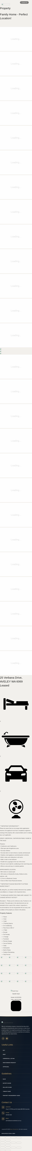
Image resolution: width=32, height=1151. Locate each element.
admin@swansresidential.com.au (13, 1120)
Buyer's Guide (7, 1083)
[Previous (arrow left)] (2, 1140)
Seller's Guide (7, 1087)
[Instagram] (6, 1038)
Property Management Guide (11, 1095)
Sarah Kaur (16, 994)
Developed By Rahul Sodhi (8, 1133)
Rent (4, 1054)
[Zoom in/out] (18, 1138)
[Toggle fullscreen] (13, 1138)
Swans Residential (14, 1129)
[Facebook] (3, 1038)
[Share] (8, 1138)
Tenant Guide (7, 1091)
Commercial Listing (9, 1058)
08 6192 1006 (9, 1114)
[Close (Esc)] (2, 1138)
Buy (4, 1050)
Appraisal (6, 1066)
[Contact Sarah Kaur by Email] (16, 1010)
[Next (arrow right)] (8, 1140)
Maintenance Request (9, 1062)
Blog (4, 1079)
